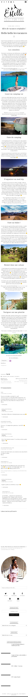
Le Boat (14, 332)
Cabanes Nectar (21, 286)
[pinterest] (8, 2)
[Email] (11, 2)
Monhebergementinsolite (14, 290)
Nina (2, 392)
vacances (17, 376)
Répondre (4, 404)
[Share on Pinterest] (9, 374)
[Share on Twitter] (8, 374)
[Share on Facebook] (6, 374)
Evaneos (20, 199)
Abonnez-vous (14, 614)
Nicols (24, 330)
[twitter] (1, 2)
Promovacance (21, 68)
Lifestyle (17, 26)
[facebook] (6, 2)
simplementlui (4, 461)
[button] (26, 2)
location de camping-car (14, 112)
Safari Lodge (14, 238)
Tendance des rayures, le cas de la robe (21, 381)
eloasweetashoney (6, 421)
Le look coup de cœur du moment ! (6, 380)
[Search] (13, 2)
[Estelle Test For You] (14, 12)
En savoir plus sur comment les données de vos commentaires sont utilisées (14, 548)
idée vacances (10, 376)
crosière (4, 376)
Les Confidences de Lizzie (7, 447)
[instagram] (4, 2)
